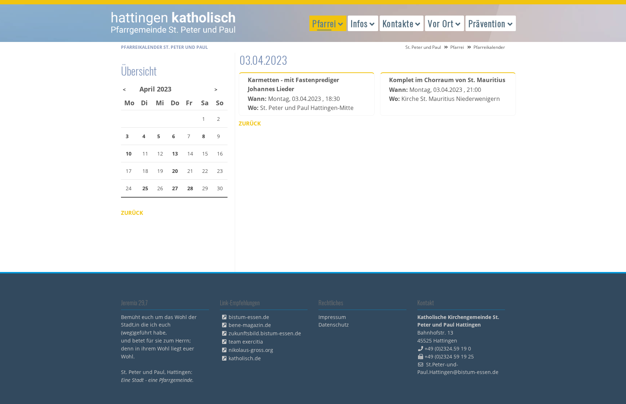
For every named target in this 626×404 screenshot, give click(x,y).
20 (175, 170)
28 (190, 188)
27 (175, 188)
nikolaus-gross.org (251, 349)
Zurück (250, 123)
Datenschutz (333, 324)
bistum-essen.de (249, 317)
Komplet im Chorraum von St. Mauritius (447, 80)
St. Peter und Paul (423, 47)
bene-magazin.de (250, 325)
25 (145, 188)
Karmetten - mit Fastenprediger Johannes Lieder (293, 84)
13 (175, 153)
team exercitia (246, 341)
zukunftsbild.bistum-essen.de (265, 333)
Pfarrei (457, 47)
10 (129, 153)
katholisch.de (245, 358)
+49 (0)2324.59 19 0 (448, 348)
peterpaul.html (173, 23)
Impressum (332, 317)
